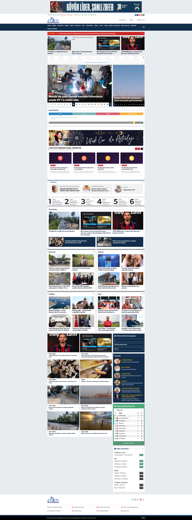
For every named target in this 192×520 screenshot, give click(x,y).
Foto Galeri (122, 20)
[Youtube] (140, 499)
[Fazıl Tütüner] (117, 368)
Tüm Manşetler (77, 510)
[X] (135, 499)
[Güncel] (142, 252)
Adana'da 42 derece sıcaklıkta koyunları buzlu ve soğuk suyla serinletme (90, 202)
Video (131, 20)
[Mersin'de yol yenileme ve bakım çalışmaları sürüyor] (63, 395)
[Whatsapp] (143, 499)
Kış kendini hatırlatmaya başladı (130, 362)
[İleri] (139, 149)
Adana (87, 199)
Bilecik (136, 199)
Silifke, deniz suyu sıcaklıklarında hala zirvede (94, 433)
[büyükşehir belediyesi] (96, 6)
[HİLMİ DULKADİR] (117, 375)
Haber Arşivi (126, 510)
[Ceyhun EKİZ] (117, 188)
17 (98, 104)
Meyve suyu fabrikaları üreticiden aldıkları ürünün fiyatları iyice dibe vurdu (139, 202)
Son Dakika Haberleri (103, 510)
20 (107, 104)
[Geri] (136, 149)
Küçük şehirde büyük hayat (129, 369)
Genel (49, 25)
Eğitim (54, 25)
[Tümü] (142, 355)
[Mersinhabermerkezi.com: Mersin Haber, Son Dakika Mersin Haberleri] (53, 20)
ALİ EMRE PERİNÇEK (127, 360)
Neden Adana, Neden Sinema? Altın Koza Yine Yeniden (67, 190)
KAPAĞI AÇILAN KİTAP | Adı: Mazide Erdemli (131, 376)
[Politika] (93, 294)
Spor (83, 25)
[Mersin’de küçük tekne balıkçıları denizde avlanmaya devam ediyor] (96, 395)
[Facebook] (132, 499)
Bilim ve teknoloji (114, 25)
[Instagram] (138, 499)
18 (101, 104)
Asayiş (106, 25)
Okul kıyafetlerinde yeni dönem (106, 202)
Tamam (143, 517)
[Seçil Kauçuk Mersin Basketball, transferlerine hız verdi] (63, 369)
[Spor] (142, 294)
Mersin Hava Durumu (79, 507)
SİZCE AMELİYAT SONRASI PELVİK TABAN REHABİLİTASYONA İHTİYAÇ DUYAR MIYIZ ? (131, 391)
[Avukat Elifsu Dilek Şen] (54, 188)
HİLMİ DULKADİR (126, 373)
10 (76, 104)
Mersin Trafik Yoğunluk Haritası (130, 507)
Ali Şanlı (93, 187)
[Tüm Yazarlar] (142, 182)
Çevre (101, 25)
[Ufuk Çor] (117, 382)
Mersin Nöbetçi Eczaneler (55, 507)
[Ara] (144, 20)
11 (80, 104)
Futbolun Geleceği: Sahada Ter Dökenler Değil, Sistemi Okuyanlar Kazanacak (131, 399)
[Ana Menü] (144, 27)
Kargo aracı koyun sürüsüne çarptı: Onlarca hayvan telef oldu (123, 202)
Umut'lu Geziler (52, 28)
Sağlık (67, 25)
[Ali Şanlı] (85, 188)
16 (95, 104)
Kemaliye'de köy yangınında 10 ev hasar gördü (74, 202)
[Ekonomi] (93, 252)
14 (89, 104)
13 (86, 104)
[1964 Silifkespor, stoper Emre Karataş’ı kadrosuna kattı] (63, 343)
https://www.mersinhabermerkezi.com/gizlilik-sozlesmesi (113, 518)
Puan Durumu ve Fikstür (54, 510)
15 (92, 104)
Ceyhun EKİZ (125, 186)
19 (104, 104)
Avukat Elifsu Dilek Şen (65, 186)
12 (83, 104)
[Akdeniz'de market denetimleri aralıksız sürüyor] (96, 369)
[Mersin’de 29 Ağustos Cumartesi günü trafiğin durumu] (63, 421)
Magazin (133, 25)
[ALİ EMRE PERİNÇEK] (117, 361)
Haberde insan (125, 25)
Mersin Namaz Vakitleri (104, 507)
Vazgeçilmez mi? (96, 190)
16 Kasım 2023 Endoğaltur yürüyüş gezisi (131, 190)
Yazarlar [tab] (53, 182)
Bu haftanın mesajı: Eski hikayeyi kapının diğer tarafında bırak (132, 383)
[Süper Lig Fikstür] (142, 448)
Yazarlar (139, 20)
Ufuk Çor (124, 381)
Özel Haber (89, 25)
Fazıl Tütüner (126, 367)
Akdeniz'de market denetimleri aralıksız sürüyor (95, 381)
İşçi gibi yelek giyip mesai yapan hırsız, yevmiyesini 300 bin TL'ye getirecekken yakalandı (57, 202)
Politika (52, 294)
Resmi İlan (61, 25)
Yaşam (96, 25)
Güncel (72, 25)
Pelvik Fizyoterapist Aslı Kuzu (131, 388)
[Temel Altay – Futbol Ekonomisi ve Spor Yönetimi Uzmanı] (117, 397)
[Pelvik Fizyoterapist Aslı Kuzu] (117, 390)
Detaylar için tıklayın (128, 443)
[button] (141, 34)
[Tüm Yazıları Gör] (96, 138)
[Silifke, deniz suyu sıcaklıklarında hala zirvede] (96, 421)
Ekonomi (78, 25)
